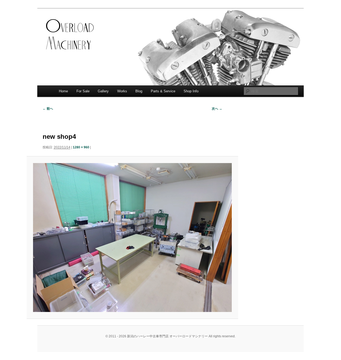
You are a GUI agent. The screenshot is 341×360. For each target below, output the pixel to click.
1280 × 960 (81, 147)
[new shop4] (132, 237)
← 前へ (48, 108)
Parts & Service (163, 91)
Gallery (103, 91)
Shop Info (191, 91)
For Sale (83, 91)
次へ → (217, 108)
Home (63, 91)
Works (122, 91)
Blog (138, 91)
